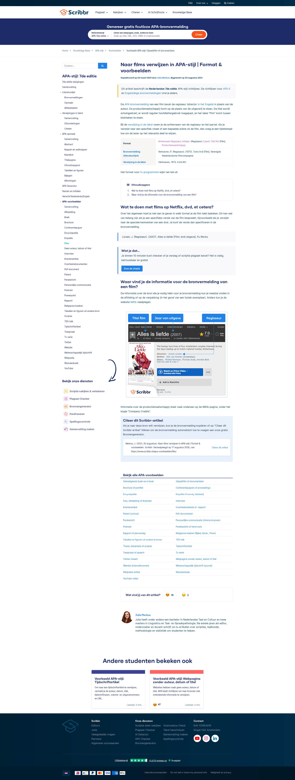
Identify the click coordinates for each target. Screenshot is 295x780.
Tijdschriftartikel (72, 326)
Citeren (136, 12)
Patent (67, 274)
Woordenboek (71, 363)
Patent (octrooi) (131, 513)
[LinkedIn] (215, 738)
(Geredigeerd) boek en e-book (138, 481)
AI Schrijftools (156, 12)
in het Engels (205, 104)
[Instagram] (206, 738)
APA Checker (142, 738)
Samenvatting (69, 87)
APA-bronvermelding (137, 104)
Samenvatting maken (175, 734)
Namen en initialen (71, 191)
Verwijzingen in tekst (72, 113)
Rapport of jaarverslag (134, 533)
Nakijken (118, 12)
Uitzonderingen (72, 123)
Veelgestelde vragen (103, 734)
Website (68, 347)
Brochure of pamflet (133, 487)
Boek (66, 217)
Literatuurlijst (68, 92)
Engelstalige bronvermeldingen (143, 93)
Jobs (94, 729)
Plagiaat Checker (145, 729)
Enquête (68, 238)
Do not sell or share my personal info (188, 772)
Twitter (67, 342)
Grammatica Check (174, 725)
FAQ (190, 3)
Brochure (68, 222)
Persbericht (70, 279)
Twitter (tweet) (130, 559)
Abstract (68, 144)
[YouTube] (197, 738)
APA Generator (69, 186)
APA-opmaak (68, 134)
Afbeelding (69, 212)
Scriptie (68, 316)
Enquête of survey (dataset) (190, 494)
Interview (69, 253)
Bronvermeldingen (73, 97)
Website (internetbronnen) (136, 565)
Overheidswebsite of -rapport (191, 507)
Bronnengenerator (145, 743)
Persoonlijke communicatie (77, 285)
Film (66, 243)
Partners (96, 738)
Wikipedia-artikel (131, 572)
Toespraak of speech (133, 552)
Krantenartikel (71, 258)
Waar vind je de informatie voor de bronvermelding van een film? (164, 194)
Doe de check (132, 268)
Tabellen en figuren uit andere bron (82, 311)
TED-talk (68, 321)
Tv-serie (68, 337)
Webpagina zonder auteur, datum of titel (196, 559)
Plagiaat (100, 12)
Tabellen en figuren (74, 170)
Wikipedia (69, 358)
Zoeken (230, 3)
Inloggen (216, 3)
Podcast (68, 290)
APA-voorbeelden (71, 201)
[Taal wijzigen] (66, 773)
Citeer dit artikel (220, 447)
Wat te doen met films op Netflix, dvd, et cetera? (156, 190)
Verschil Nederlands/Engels (76, 196)
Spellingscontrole (173, 738)
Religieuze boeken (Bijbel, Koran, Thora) (196, 533)
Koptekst (68, 154)
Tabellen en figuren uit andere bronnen (142, 539)
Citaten (68, 128)
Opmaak (68, 102)
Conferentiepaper (73, 227)
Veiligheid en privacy (220, 772)
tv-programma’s (149, 172)
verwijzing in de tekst (140, 124)
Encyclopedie (71, 233)
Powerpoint (70, 295)
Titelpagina (70, 160)
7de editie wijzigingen (73, 81)
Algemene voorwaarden (105, 743)
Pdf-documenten (184, 513)
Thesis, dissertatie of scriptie (137, 546)
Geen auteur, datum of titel (77, 248)
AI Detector (142, 734)
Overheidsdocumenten (75, 264)
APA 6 (226, 88)
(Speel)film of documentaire (190, 481)
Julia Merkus (163, 78)
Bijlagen (68, 175)
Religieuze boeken (73, 305)
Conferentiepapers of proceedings (193, 487)
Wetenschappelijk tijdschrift (78, 352)
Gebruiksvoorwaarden (156, 772)
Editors (95, 725)
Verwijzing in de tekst (134, 162)
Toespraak (69, 331)
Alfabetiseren (71, 108)
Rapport (68, 300)
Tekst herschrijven (173, 729)
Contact (199, 720)
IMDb (133, 302)
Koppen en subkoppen (75, 149)
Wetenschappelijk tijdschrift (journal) (194, 565)
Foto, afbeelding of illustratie (137, 500)
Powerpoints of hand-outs (189, 526)
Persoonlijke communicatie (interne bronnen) (198, 520)
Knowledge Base (182, 12)
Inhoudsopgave (72, 165)
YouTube (68, 368)
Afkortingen (70, 180)
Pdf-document (71, 269)
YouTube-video (130, 578)
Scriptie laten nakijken (148, 725)
